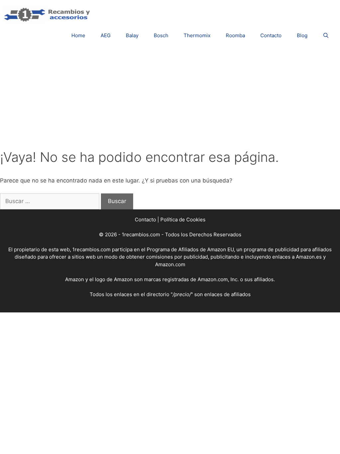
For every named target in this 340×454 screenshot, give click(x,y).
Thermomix (197, 35)
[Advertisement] (170, 99)
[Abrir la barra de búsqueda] (326, 35)
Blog (302, 35)
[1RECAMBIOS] (48, 13)
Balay (132, 35)
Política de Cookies (183, 219)
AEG (106, 35)
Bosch (161, 35)
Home (78, 35)
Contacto (271, 35)
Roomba (235, 35)
